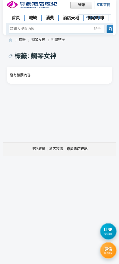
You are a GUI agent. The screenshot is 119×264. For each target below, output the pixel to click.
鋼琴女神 (38, 40)
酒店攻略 (56, 149)
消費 (50, 17)
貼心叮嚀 (96, 17)
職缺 (33, 17)
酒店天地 (71, 17)
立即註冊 (103, 5)
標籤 (22, 40)
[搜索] (109, 29)
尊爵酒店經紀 (10, 40)
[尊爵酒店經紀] (32, 5)
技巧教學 (38, 149)
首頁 (16, 17)
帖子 (97, 29)
